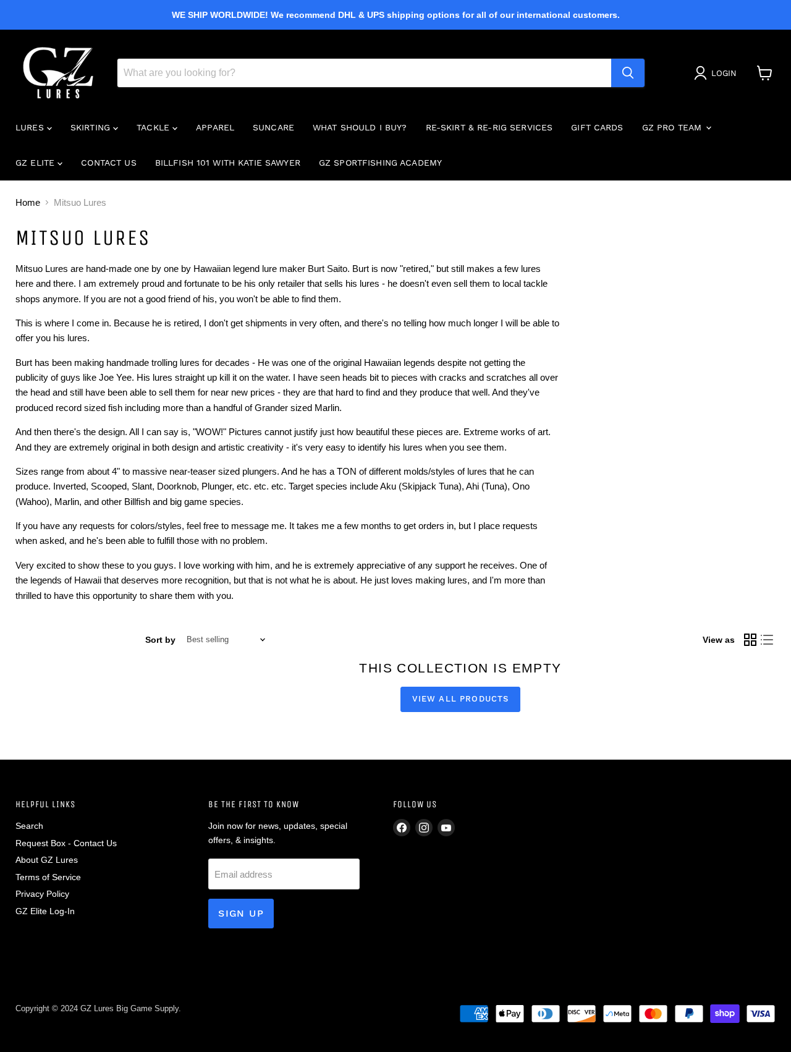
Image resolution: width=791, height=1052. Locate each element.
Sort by (160, 640)
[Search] (628, 73)
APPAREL (215, 127)
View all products (460, 698)
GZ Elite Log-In (45, 911)
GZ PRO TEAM (673, 127)
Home (27, 202)
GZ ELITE (36, 163)
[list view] (767, 639)
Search (29, 826)
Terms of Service (48, 877)
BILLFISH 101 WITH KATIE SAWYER (227, 163)
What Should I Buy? (360, 127)
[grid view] (750, 639)
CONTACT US (108, 163)
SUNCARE (273, 127)
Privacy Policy (42, 894)
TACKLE (154, 127)
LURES (31, 127)
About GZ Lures (46, 860)
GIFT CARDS (597, 127)
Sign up (241, 913)
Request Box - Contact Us (66, 843)
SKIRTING (91, 127)
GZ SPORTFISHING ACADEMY (380, 163)
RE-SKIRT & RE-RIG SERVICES (489, 127)
